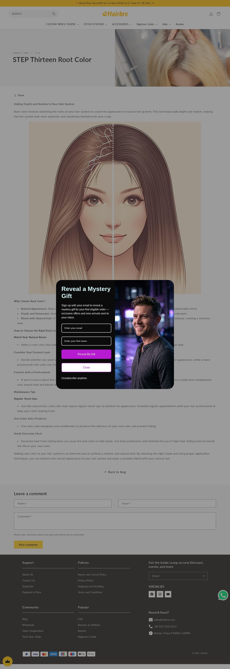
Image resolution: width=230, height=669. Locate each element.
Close (86, 367)
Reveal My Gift (86, 354)
